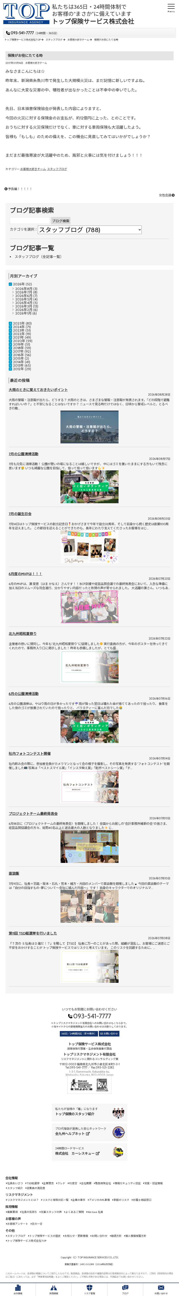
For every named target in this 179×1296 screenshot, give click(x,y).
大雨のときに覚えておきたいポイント (38, 390)
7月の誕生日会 (20, 514)
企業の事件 (78, 1200)
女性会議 (165, 195)
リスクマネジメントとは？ (23, 1200)
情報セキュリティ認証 (128, 1183)
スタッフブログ (57, 169)
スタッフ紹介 (15, 1188)
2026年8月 (24, 289)
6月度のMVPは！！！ (25, 574)
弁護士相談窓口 (142, 1200)
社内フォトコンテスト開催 (30, 754)
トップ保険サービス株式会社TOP (26, 1240)
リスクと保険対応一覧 (55, 1200)
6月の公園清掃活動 (24, 694)
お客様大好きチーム (36, 62)
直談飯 (14, 873)
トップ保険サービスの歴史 (45, 1235)
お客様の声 (13, 1219)
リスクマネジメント (19, 1195)
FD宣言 (73, 1183)
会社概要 (86, 1183)
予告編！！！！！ (20, 189)
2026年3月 (23, 306)
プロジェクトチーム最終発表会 (33, 814)
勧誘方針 (116, 1235)
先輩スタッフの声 (51, 1212)
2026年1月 (23, 313)
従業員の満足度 (36, 1188)
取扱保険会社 (103, 1183)
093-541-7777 (35, 33)
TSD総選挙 (33, 1183)
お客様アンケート (17, 1223)
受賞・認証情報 (153, 1183)
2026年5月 (24, 299)
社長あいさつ (15, 1183)
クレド (61, 1183)
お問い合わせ (110, 1033)
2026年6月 (24, 296)
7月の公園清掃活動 (23, 454)
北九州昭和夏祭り (23, 634)
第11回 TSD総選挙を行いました (33, 933)
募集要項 (12, 1212)
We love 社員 (95, 1212)
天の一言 (37, 1223)
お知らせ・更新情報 (76, 1235)
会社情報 (11, 1178)
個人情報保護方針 (135, 1235)
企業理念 (48, 1183)
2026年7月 (23, 292)
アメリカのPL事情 (99, 1200)
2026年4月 (24, 303)
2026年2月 (24, 310)
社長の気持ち (29, 1212)
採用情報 (11, 1207)
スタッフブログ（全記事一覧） (39, 257)
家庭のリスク (121, 1200)
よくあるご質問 (74, 1212)
